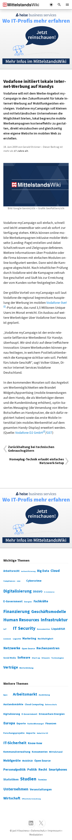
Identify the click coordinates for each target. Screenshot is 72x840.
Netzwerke (11, 648)
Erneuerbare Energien (52, 714)
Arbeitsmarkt (25, 694)
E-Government (13, 601)
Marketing (29, 638)
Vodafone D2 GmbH (29, 432)
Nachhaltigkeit (45, 638)
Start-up (36, 658)
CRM (18, 581)
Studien (28, 779)
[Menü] (67, 4)
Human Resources (21, 620)
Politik (32, 769)
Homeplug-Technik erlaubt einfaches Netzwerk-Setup (36, 461)
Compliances (9, 581)
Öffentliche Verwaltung (31, 799)
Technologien (57, 658)
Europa (9, 723)
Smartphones (58, 769)
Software (23, 657)
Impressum (54, 831)
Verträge (10, 667)
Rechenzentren (47, 648)
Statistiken (11, 779)
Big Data (43, 571)
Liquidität (58, 629)
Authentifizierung (28, 571)
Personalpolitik (14, 769)
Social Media (9, 657)
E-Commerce (49, 592)
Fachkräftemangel (35, 723)
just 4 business (20, 831)
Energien (28, 601)
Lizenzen (7, 639)
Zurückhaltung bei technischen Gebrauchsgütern (31, 449)
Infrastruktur (54, 620)
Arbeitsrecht (11, 571)
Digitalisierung (17, 591)
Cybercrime (34, 581)
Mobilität (27, 761)
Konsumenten (43, 629)
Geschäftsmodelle (48, 611)
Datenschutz (51, 704)
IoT (5, 629)
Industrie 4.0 (42, 733)
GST (49, 432)
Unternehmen (15, 789)
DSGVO (38, 592)
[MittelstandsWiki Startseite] (19, 4)
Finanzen (50, 723)
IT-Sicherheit (14, 743)
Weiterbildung (26, 668)
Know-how (35, 743)
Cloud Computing (34, 704)
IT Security (24, 628)
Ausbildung (44, 695)
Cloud (55, 570)
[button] (59, 4)
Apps (5, 695)
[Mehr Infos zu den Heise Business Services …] (36, 39)
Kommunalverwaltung (16, 752)
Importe (30, 733)
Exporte (21, 723)
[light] (51, 4)
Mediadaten (36, 835)
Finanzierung (16, 611)
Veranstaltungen (41, 790)
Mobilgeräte (12, 760)
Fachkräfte (41, 601)
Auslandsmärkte (13, 704)
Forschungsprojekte (14, 733)
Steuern (46, 657)
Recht (43, 769)
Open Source (28, 648)
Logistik (17, 638)
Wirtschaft (11, 798)
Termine (42, 779)
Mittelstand (55, 752)
